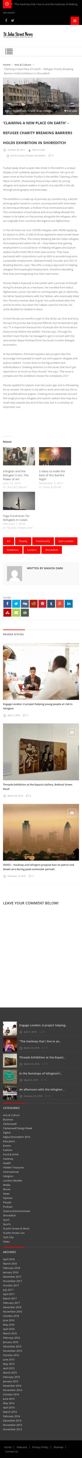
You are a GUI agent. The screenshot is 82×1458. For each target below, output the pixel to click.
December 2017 (12, 1276)
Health (7, 1163)
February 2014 (11, 1416)
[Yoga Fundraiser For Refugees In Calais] (19, 501)
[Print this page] (25, 613)
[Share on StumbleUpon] (7, 613)
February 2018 (11, 1268)
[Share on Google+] (60, 604)
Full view (71, 111)
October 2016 (11, 1316)
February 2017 (11, 1303)
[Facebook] (6, 20)
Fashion (7, 1150)
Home (6, 64)
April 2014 (9, 1407)
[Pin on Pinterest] (42, 604)
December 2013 (12, 1420)
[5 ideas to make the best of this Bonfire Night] (55, 456)
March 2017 (10, 1298)
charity (23, 541)
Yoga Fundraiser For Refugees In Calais (16, 518)
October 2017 (11, 1285)
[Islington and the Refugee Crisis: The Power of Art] (19, 456)
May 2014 (8, 1403)
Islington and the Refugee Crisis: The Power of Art (16, 475)
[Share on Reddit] (34, 604)
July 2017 (8, 1290)
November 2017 (12, 1281)
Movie (6, 1189)
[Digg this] (25, 604)
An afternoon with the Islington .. (42, 1089)
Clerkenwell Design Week (17, 1128)
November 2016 (12, 1311)
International (11, 1172)
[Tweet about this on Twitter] (16, 604)
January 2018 (10, 1272)
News (6, 1193)
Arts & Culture (23, 64)
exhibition (13, 550)
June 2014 (8, 1399)
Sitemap (58, 1447)
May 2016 (8, 1324)
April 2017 (9, 1294)
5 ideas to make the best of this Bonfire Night (52, 475)
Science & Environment (16, 1211)
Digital (6, 1132)
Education (9, 1141)
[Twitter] (12, 20)
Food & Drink (11, 1154)
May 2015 (8, 1364)
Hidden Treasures (13, 1167)
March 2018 (10, 1263)
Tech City (8, 1237)
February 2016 (11, 1337)
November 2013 (12, 1425)
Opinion (8, 1198)
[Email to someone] (16, 613)
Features (22, 1447)
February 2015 (11, 1377)
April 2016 (9, 1329)
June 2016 (8, 1320)
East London (66, 541)
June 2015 (8, 1359)
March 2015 (10, 1372)
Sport (6, 1220)
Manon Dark (38, 149)
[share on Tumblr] (51, 604)
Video (6, 1241)
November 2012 (12, 1429)
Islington (8, 1176)
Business (8, 1119)
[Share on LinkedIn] (69, 604)
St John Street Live (13, 1233)
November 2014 (12, 1390)
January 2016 (10, 1342)
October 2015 (11, 1355)
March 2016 (10, 1333)
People (29, 155)
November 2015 (12, 1351)
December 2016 (12, 1307)
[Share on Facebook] (7, 604)
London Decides (12, 1180)
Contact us (11, 1451)
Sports (7, 1224)
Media (6, 1185)
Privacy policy (40, 1447)
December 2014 (12, 1385)
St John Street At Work (16, 1228)
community (43, 541)
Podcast (8, 1206)
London (32, 550)
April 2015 (9, 1368)
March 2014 (10, 1412)
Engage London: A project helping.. (43, 1025)
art (8, 541)
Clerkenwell (10, 1124)
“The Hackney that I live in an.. (40, 1041)
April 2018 (9, 1259)
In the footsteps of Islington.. (40, 1073)
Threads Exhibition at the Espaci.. (42, 1057)
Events (7, 1145)
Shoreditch (40, 155)
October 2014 (11, 1394)
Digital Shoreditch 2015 (16, 1137)
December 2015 (12, 1346)
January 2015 (10, 1381)
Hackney (8, 1158)
